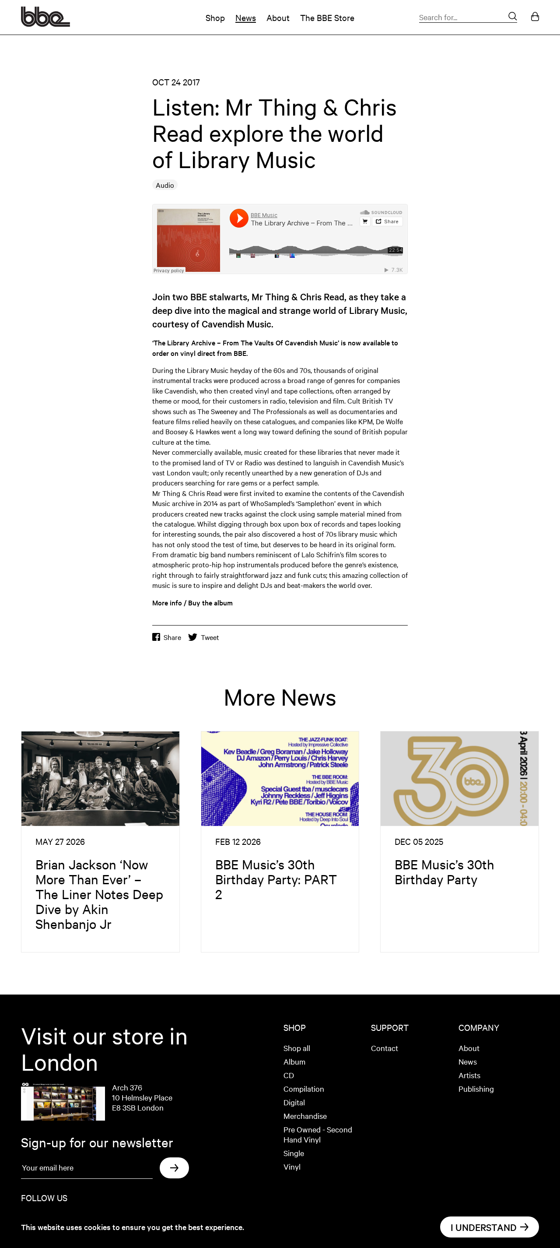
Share (172, 637)
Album (294, 1061)
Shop (215, 17)
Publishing (476, 1088)
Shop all (297, 1048)
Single (294, 1153)
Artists (469, 1075)
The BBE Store (327, 17)
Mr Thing (270, 296)
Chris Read (322, 296)
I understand (484, 1227)
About (278, 17)
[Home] (45, 23)
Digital (294, 1102)
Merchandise (305, 1116)
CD (289, 1075)
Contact (384, 1048)
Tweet (210, 637)
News (245, 17)
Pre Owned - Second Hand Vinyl (318, 1134)
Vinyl (292, 1166)
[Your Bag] (535, 17)
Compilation (304, 1088)
